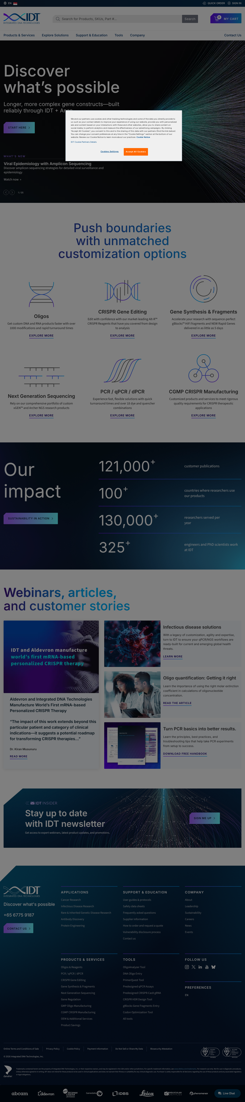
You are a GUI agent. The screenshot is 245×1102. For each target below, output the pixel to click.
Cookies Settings (110, 151)
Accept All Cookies (136, 151)
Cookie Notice (143, 137)
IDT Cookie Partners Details (84, 142)
